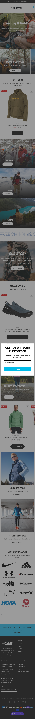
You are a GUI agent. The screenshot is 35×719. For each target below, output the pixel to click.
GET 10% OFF (17, 369)
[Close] (32, 345)
